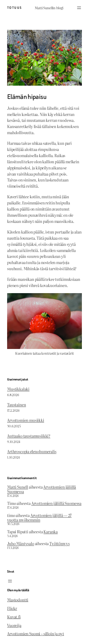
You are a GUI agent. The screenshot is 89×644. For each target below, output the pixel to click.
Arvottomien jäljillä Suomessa (56, 503)
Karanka (50, 531)
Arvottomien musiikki (25, 420)
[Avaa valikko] (79, 8)
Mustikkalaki (18, 389)
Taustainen (16, 404)
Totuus (14, 7)
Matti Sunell (17, 487)
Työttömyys (59, 543)
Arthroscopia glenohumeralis (31, 451)
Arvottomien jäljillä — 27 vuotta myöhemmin (39, 517)
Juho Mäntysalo (20, 543)
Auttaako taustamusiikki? (28, 436)
